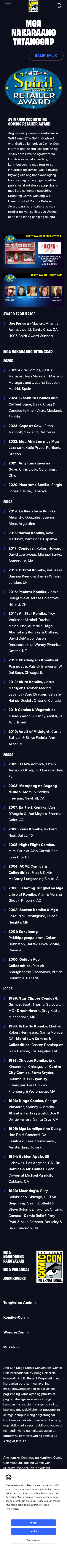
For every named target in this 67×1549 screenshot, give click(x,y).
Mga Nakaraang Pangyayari (13, 1256)
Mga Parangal (16, 1269)
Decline (33, 1531)
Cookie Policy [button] (36, 1501)
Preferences (33, 1540)
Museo (9, 1347)
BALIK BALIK (46, 56)
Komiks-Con (14, 1318)
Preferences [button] (12, 1509)
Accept (33, 1522)
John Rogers (14, 1278)
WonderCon (13, 1332)
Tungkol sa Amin (17, 1303)
